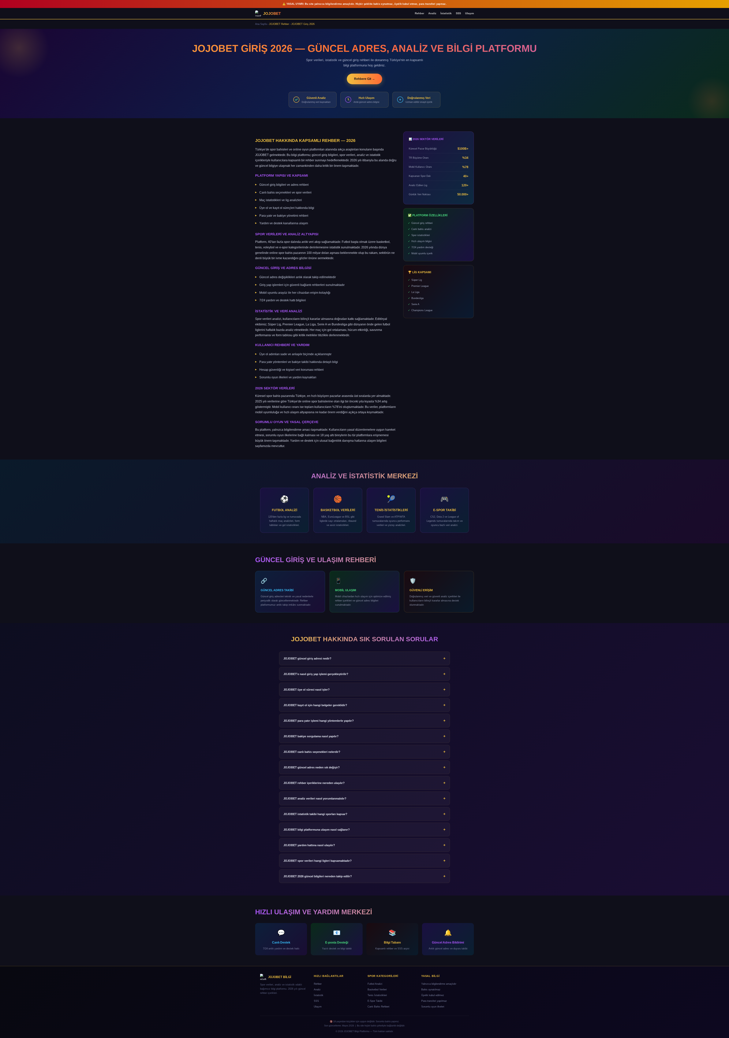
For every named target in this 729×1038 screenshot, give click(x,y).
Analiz (432, 13)
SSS (458, 13)
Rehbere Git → (364, 78)
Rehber (419, 13)
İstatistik (446, 13)
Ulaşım (469, 13)
